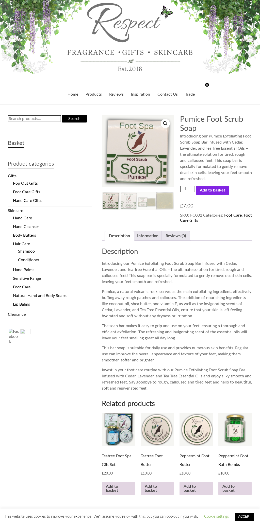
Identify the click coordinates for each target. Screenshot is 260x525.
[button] (165, 123)
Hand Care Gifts (27, 201)
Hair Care (21, 244)
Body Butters (24, 235)
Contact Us (167, 94)
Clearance (17, 314)
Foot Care (233, 215)
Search (74, 119)
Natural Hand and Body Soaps (40, 296)
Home (73, 94)
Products (94, 94)
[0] (203, 86)
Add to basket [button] (112, 488)
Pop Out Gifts (25, 183)
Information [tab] (147, 236)
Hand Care (22, 218)
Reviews (116, 94)
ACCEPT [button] (244, 516)
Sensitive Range (27, 278)
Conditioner (28, 260)
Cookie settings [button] (216, 516)
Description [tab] (119, 236)
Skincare (15, 211)
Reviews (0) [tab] (176, 236)
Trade (190, 94)
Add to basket (212, 190)
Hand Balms (23, 270)
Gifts (12, 176)
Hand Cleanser (26, 227)
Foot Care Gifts (26, 192)
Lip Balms (21, 304)
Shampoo (26, 251)
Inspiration (140, 94)
